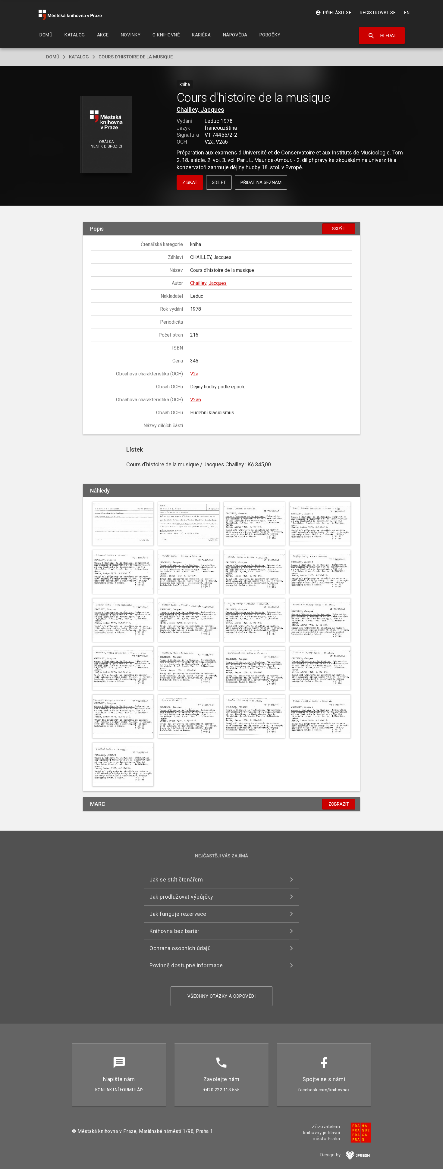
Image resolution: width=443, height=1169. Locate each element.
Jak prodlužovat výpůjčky (181, 897)
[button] (106, 135)
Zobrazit (338, 804)
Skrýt (338, 228)
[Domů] (70, 14)
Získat (189, 182)
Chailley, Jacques (200, 109)
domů (52, 57)
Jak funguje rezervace (177, 914)
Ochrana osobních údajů (180, 948)
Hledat (382, 35)
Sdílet (219, 182)
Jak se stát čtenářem (176, 879)
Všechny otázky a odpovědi (221, 996)
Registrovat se (378, 12)
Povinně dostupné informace (186, 965)
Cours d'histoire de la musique (136, 57)
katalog (79, 57)
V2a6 (195, 400)
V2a (194, 374)
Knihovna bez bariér (174, 931)
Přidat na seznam (260, 182)
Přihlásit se (333, 12)
